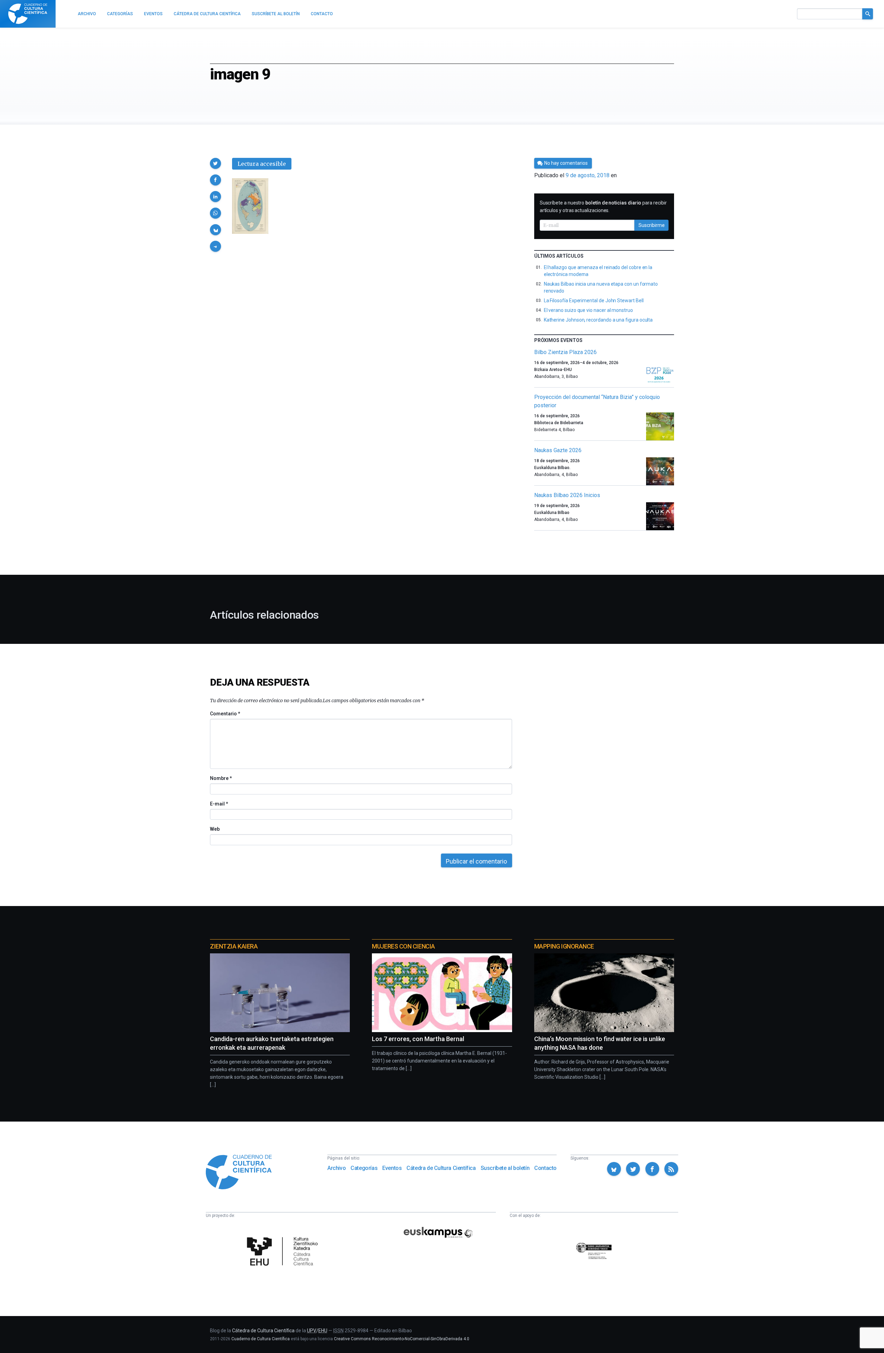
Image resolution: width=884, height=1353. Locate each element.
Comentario (225, 713)
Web (215, 829)
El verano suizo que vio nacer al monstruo (588, 310)
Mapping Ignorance (564, 946)
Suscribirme (651, 225)
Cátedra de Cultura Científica (440, 1168)
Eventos (392, 1168)
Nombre (220, 778)
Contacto (545, 1168)
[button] (215, 163)
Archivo (336, 1168)
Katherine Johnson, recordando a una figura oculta (598, 320)
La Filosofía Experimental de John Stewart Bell (594, 300)
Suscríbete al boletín (505, 1168)
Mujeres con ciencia (403, 946)
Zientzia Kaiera (234, 946)
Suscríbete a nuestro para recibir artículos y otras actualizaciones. (603, 206)
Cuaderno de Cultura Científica (260, 1338)
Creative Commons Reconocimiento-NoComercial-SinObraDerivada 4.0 (401, 1338)
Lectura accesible (262, 163)
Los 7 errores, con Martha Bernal (418, 1038)
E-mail (219, 804)
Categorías (363, 1168)
